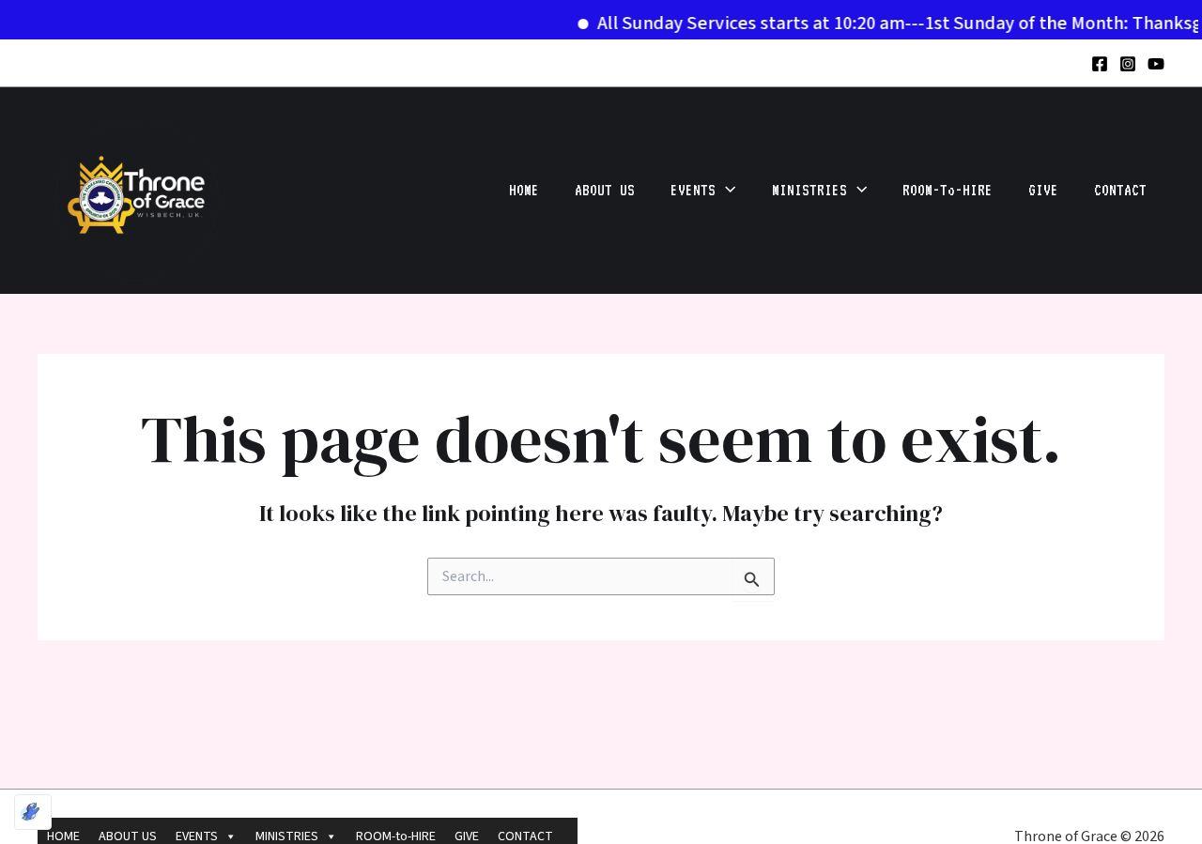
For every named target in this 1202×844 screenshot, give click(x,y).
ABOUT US (605, 190)
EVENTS (693, 190)
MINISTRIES (809, 190)
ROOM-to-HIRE (947, 190)
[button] (725, 191)
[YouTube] (1156, 63)
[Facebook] (1099, 63)
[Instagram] (1127, 63)
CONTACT (1120, 190)
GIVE (1043, 190)
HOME (524, 190)
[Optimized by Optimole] (33, 812)
